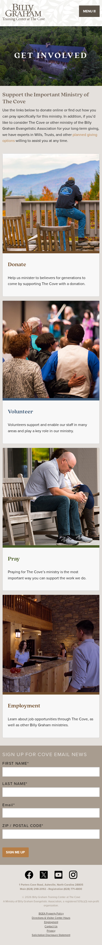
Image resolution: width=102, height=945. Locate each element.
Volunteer (20, 412)
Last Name (14, 783)
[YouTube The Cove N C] (58, 874)
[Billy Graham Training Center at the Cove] (23, 12)
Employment (24, 706)
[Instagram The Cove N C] (73, 874)
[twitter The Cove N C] (44, 874)
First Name (14, 763)
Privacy (51, 931)
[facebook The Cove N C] (29, 874)
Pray (14, 559)
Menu (88, 11)
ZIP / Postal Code (22, 825)
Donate (17, 265)
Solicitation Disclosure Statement (51, 935)
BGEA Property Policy (51, 913)
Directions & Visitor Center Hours (51, 918)
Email (8, 805)
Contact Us (51, 926)
